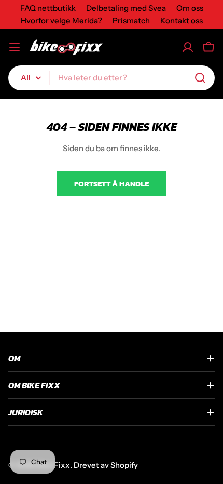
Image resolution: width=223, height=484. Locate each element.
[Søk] (200, 78)
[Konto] (188, 47)
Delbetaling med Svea (126, 8)
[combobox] (111, 77)
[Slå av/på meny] (14, 47)
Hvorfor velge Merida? (61, 20)
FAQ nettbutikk (48, 8)
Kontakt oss (181, 20)
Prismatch (131, 20)
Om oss (189, 8)
